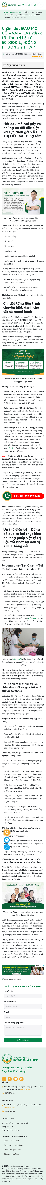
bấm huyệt (17, 659)
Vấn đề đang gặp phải (14, 1022)
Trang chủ (8, 12)
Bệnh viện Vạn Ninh (11, 1154)
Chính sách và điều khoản (13, 1145)
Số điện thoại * (11, 1001)
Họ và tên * (9, 991)
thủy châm (32, 618)
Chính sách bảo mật (11, 1141)
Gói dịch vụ (17, 12)
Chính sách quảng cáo (12, 1149)
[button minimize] (41, 65)
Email (6, 1012)
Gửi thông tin (23, 1040)
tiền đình (11, 448)
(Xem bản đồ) (25, 1089)
